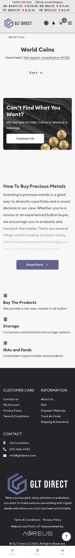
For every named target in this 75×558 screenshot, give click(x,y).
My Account (11, 405)
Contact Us (25, 138)
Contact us (11, 399)
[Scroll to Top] (66, 536)
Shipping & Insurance (54, 422)
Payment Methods (53, 410)
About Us (47, 399)
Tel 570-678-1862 (22, 2)
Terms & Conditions (16, 416)
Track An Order (51, 416)
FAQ (44, 405)
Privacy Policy (12, 410)
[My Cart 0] (62, 23)
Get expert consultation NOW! (47, 57)
